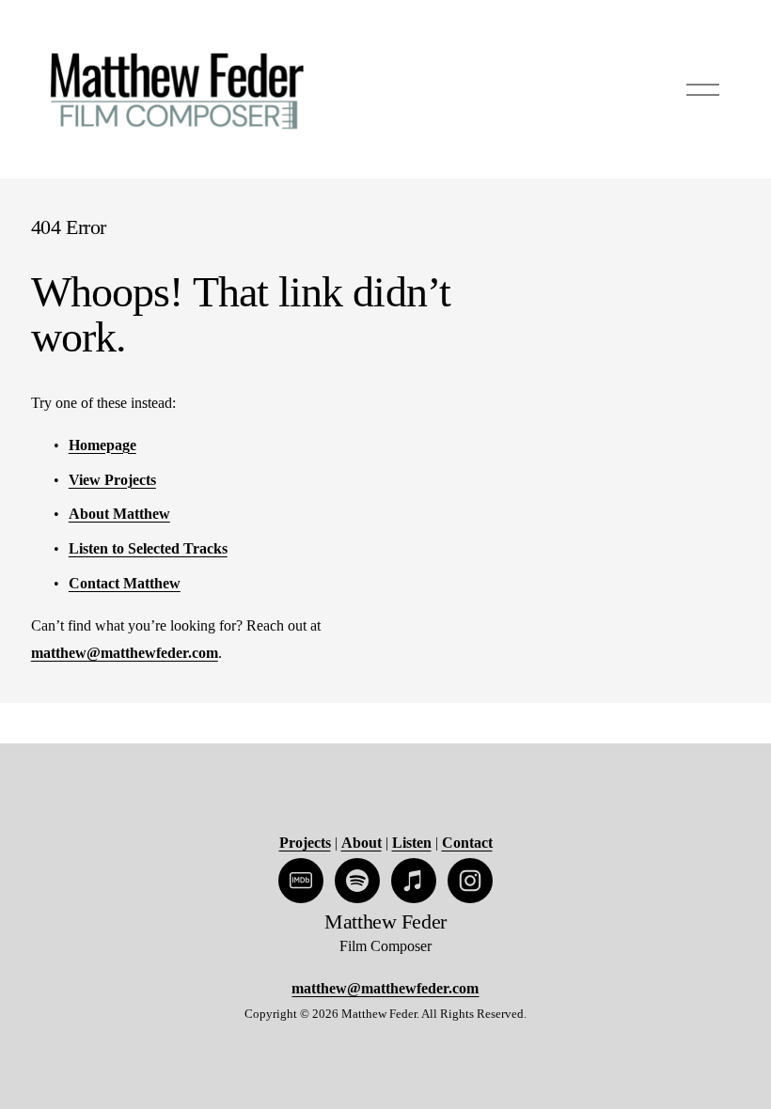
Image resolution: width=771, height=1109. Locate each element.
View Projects (112, 480)
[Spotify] (357, 880)
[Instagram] (470, 880)
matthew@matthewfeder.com (124, 653)
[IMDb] (300, 880)
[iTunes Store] (413, 880)
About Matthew (119, 514)
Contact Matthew (125, 583)
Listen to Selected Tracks (148, 548)
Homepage (102, 445)
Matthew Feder (385, 921)
